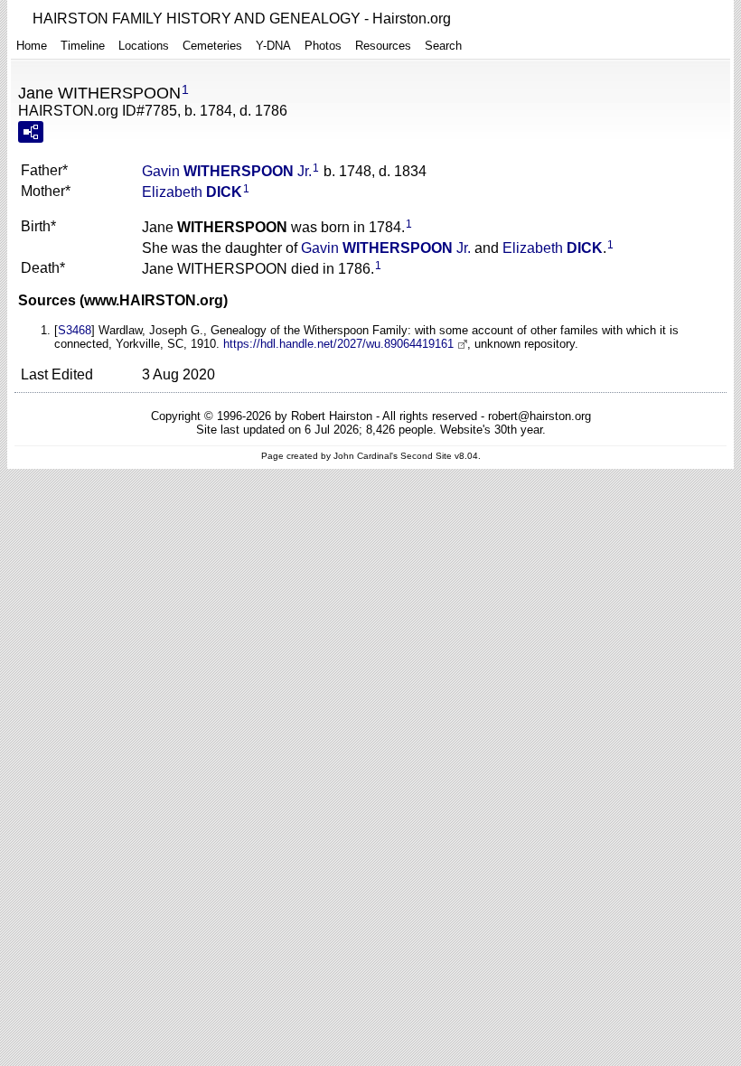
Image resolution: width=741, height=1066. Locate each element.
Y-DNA (273, 45)
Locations (143, 45)
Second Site (426, 456)
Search (443, 45)
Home (31, 45)
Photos (323, 45)
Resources (383, 45)
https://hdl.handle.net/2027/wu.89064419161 (338, 344)
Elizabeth (192, 192)
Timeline (83, 45)
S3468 (74, 330)
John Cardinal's (365, 456)
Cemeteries (212, 45)
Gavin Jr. (227, 171)
